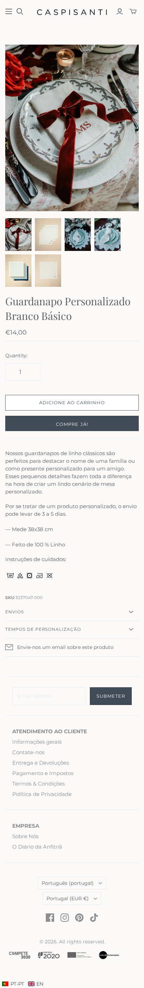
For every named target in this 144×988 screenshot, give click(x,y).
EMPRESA (25, 825)
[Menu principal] (8, 11)
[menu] (22, 984)
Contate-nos (28, 752)
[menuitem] (35, 984)
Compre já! (72, 424)
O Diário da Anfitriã (37, 846)
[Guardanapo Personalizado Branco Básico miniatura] (48, 234)
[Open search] (19, 11)
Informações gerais (37, 741)
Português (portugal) (68, 883)
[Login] (119, 11)
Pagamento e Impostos (42, 773)
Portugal (67, 898)
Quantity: (16, 355)
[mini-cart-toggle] (133, 11)
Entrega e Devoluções (40, 762)
